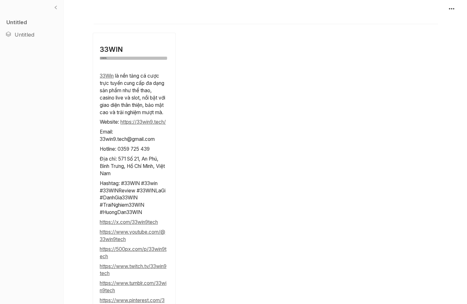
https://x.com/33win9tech (129, 222)
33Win (107, 76)
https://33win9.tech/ (143, 122)
